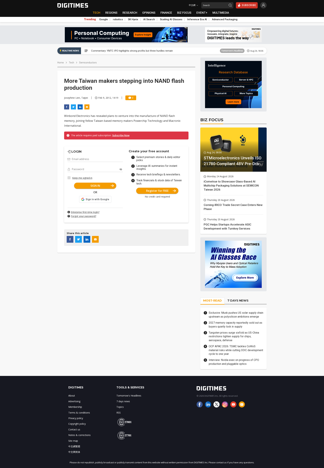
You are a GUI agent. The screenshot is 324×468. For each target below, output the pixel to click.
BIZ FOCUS (184, 12)
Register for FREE (157, 191)
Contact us (74, 429)
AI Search (149, 19)
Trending (90, 19)
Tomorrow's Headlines (232, 50)
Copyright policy (77, 423)
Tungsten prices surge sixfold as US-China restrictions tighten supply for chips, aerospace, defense (234, 336)
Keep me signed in (82, 177)
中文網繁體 (74, 446)
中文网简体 (74, 451)
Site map (73, 440)
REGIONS (111, 12)
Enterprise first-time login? (85, 212)
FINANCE (166, 12)
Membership (75, 406)
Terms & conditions (79, 412)
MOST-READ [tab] (212, 300)
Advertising (74, 401)
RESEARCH (130, 12)
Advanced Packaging (224, 19)
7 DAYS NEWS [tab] (237, 300)
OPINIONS (148, 12)
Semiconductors (88, 62)
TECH (96, 12)
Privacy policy (75, 418)
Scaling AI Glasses (171, 19)
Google (103, 19)
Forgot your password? (83, 216)
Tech (71, 62)
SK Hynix (133, 19)
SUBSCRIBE (249, 5)
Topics (120, 406)
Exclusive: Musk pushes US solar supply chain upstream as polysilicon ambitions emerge (236, 314)
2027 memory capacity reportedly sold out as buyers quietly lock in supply (235, 324)
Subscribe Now (120, 135)
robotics (118, 19)
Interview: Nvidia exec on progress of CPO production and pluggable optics (234, 361)
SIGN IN (95, 186)
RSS (118, 412)
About (71, 395)
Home (60, 62)
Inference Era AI (197, 19)
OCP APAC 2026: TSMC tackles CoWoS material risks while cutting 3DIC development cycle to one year (236, 350)
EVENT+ (201, 12)
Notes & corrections (79, 435)
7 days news (123, 401)
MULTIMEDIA (220, 12)
